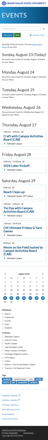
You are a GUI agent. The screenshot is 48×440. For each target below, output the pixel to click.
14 (36, 290)
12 (24, 290)
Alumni (6, 314)
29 (24, 282)
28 (18, 282)
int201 (6, 382)
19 (24, 294)
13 (30, 290)
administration (20, 379)
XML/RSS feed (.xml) (10, 409)
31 (36, 282)
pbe (13, 382)
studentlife (22, 382)
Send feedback (8, 414)
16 (5, 294)
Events (14, 15)
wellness (34, 382)
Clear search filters (10, 419)
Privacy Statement (10, 433)
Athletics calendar (10, 400)
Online (6, 361)
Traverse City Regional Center (17, 368)
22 (43, 294)
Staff (6, 324)
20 (30, 294)
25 (18, 298)
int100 (38, 379)
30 (30, 282)
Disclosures (28, 433)
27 (11, 282)
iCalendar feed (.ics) (10, 405)
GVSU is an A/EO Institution (14, 430)
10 (11, 290)
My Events (8, 35)
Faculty (7, 321)
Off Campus (9, 357)
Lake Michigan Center (13, 347)
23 (5, 298)
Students (7, 328)
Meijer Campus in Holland (14, 350)
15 (43, 290)
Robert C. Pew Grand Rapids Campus (19, 364)
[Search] (43, 29)
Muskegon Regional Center (15, 354)
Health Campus (10, 343)
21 (36, 294)
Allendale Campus (11, 336)
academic (7, 379)
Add (17, 35)
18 (18, 294)
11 (18, 290)
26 (5, 282)
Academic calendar (10, 395)
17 (11, 294)
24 (11, 298)
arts (31, 379)
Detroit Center (10, 340)
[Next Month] (43, 274)
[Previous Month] (5, 274)
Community (8, 317)
